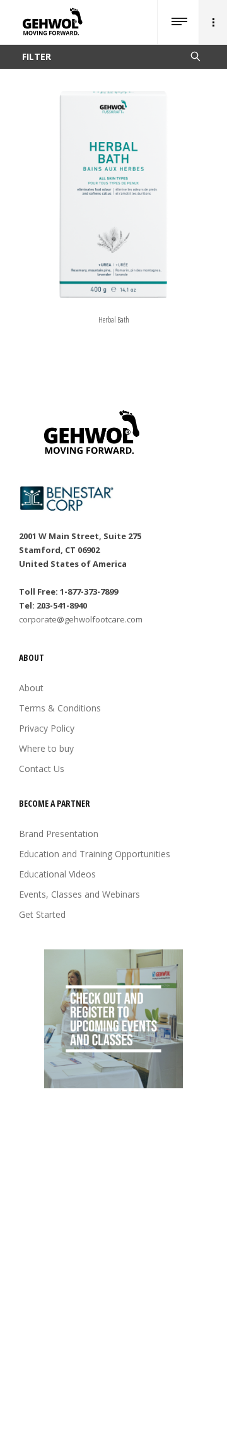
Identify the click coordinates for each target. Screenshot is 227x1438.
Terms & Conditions (60, 708)
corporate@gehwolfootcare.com (81, 619)
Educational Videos (57, 874)
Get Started (42, 914)
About (31, 688)
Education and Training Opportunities (94, 854)
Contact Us (41, 769)
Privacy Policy (46, 728)
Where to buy (46, 748)
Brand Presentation (58, 834)
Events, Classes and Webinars (79, 894)
